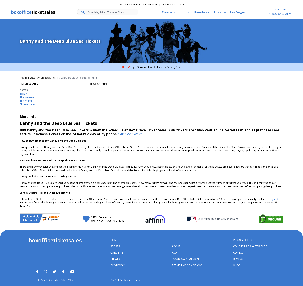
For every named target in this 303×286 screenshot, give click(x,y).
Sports (115, 246)
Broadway (117, 265)
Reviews (238, 259)
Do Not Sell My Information (126, 280)
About (176, 246)
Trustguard (271, 199)
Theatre (115, 259)
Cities (175, 240)
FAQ (174, 252)
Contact (239, 252)
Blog (236, 265)
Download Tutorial (186, 259)
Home (114, 240)
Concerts (116, 252)
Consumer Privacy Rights (250, 246)
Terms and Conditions (187, 265)
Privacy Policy (242, 240)
